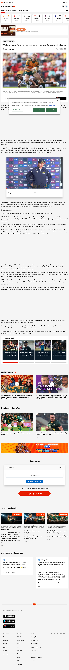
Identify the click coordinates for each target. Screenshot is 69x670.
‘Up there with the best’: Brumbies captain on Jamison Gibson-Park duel (10, 354)
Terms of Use (34, 640)
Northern (19, 650)
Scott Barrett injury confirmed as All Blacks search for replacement (59, 354)
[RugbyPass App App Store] (34, 616)
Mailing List (20, 644)
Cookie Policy (34, 644)
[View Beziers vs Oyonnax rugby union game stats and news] (58, 18)
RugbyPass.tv (20, 640)
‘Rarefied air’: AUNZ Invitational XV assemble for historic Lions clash (43, 354)
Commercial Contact (36, 657)
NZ (18, 661)
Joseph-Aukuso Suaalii (29, 152)
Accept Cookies (51, 109)
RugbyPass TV (23, 10)
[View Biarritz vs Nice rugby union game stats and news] (37, 18)
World (18, 657)
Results (5, 644)
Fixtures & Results (11, 10)
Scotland (58, 140)
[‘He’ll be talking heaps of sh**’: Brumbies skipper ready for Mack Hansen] (26, 345)
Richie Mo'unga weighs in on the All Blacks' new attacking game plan (15, 563)
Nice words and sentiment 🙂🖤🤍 (14, 567)
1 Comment (8, 98)
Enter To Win (21, 29)
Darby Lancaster (6, 276)
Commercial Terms (36, 647)
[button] (67, 10)
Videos (5, 650)
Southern (19, 654)
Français (19, 664)
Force (9, 107)
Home (5, 637)
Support (33, 654)
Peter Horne (59, 282)
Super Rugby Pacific (46, 272)
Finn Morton (9, 49)
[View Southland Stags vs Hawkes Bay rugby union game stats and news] (26, 18)
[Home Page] (8, 6)
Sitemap (5, 654)
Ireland (53, 142)
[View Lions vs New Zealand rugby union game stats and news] (16, 18)
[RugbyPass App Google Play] (34, 621)
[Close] (57, 100)
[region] (34, 106)
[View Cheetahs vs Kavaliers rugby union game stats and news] (6, 18)
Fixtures (5, 640)
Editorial (33, 661)
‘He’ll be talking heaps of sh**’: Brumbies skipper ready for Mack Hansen (26, 354)
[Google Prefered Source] (60, 99)
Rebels (15, 234)
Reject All (39, 109)
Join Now (19, 637)
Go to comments (9, 572)
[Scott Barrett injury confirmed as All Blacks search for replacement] (59, 345)
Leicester (53, 265)
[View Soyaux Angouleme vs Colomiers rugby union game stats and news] (47, 18)
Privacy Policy (35, 637)
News (3, 10)
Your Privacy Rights (17, 109)
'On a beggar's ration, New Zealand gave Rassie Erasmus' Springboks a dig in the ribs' (51, 564)
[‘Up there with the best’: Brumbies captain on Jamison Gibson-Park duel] (10, 345)
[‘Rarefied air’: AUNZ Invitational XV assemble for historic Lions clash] (43, 345)
